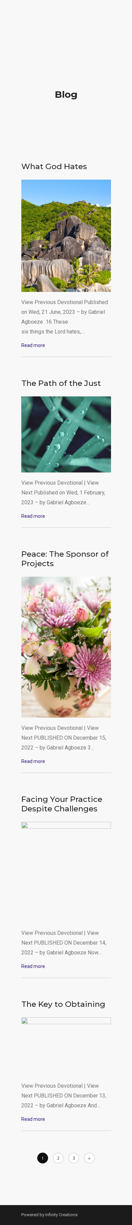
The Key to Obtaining (63, 1004)
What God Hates (54, 166)
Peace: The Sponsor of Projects (65, 558)
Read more (33, 345)
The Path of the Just (61, 383)
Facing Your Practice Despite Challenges (61, 803)
